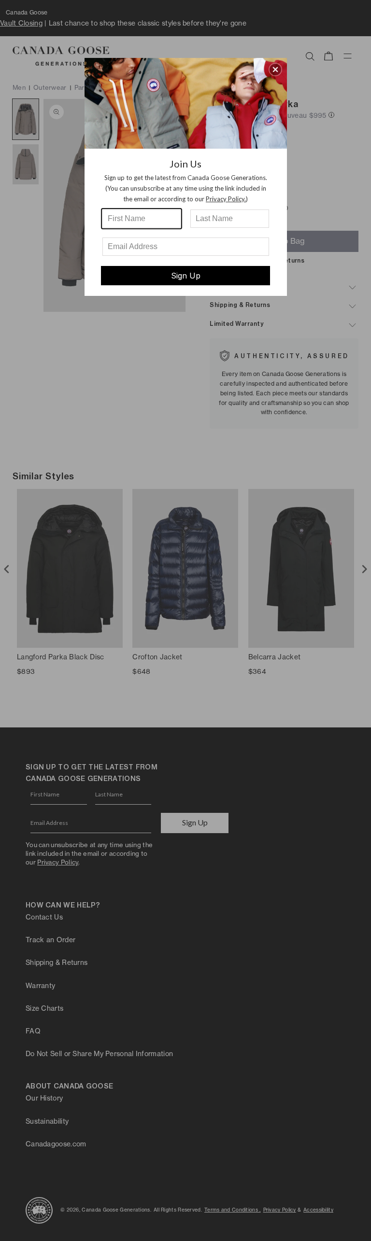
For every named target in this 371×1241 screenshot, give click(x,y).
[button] (275, 69)
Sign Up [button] (185, 275)
